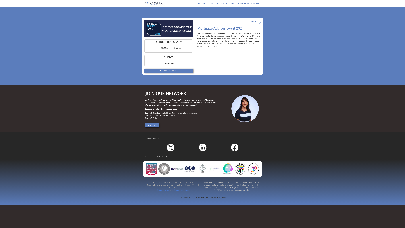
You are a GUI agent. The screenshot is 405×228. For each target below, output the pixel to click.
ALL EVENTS (252, 21)
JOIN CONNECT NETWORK (248, 3)
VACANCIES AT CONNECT (219, 197)
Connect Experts (163, 190)
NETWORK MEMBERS (225, 3)
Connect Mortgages (181, 190)
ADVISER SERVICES (205, 3)
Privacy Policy (203, 197)
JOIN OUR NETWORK (166, 93)
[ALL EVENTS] (259, 22)
